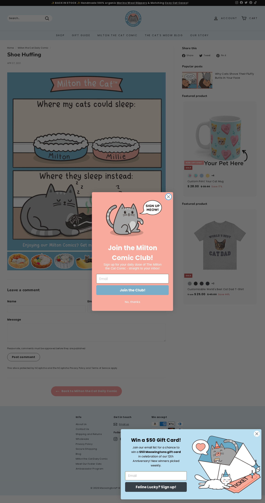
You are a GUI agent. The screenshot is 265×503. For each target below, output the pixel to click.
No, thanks (132, 302)
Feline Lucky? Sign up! (156, 486)
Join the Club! (132, 290)
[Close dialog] (168, 197)
